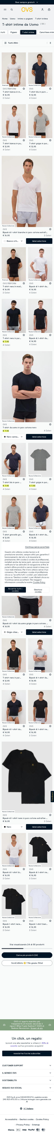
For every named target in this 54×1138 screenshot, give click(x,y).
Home (5, 18)
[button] (52, 796)
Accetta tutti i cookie (15, 589)
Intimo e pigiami (25, 18)
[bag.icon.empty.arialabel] (49, 9)
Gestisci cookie (27, 1119)
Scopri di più (37, 1028)
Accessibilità (11, 1119)
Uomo (13, 18)
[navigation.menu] (5, 9)
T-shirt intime (41, 18)
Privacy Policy (23, 1124)
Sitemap (36, 1124)
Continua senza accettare (37, 547)
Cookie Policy (42, 1119)
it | (28, 1108)
